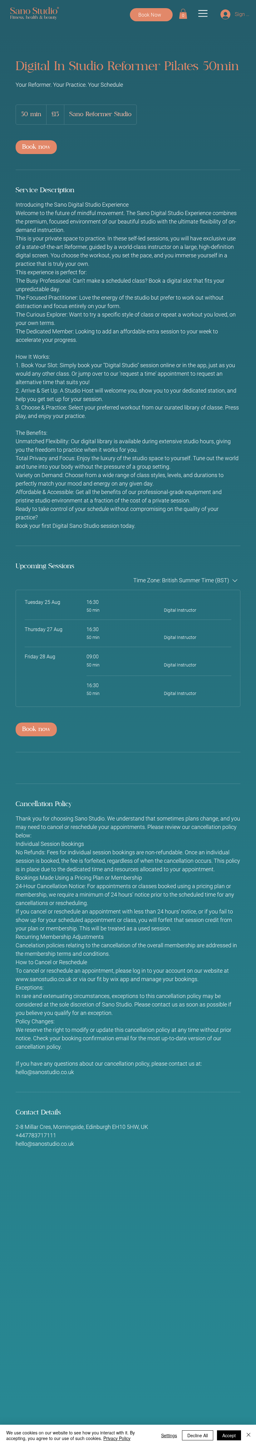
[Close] (248, 1435)
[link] (183, 14)
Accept (229, 1435)
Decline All (197, 1435)
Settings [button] (169, 1435)
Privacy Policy (116, 1438)
